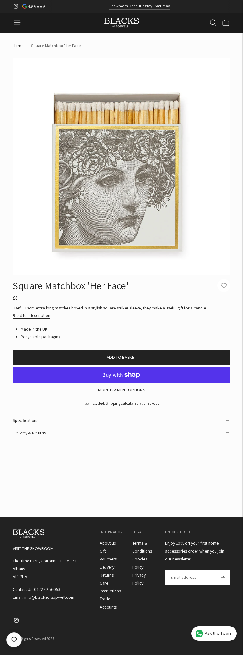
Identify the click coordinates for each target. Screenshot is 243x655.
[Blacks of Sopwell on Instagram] (16, 6)
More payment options (121, 390)
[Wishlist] (14, 639)
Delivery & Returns (29, 433)
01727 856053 (47, 589)
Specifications (25, 420)
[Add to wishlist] (223, 285)
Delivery (107, 567)
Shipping (113, 403)
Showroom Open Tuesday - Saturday (139, 5)
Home (18, 45)
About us (108, 543)
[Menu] (17, 23)
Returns (107, 575)
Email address (183, 569)
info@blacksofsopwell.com (49, 597)
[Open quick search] (213, 23)
